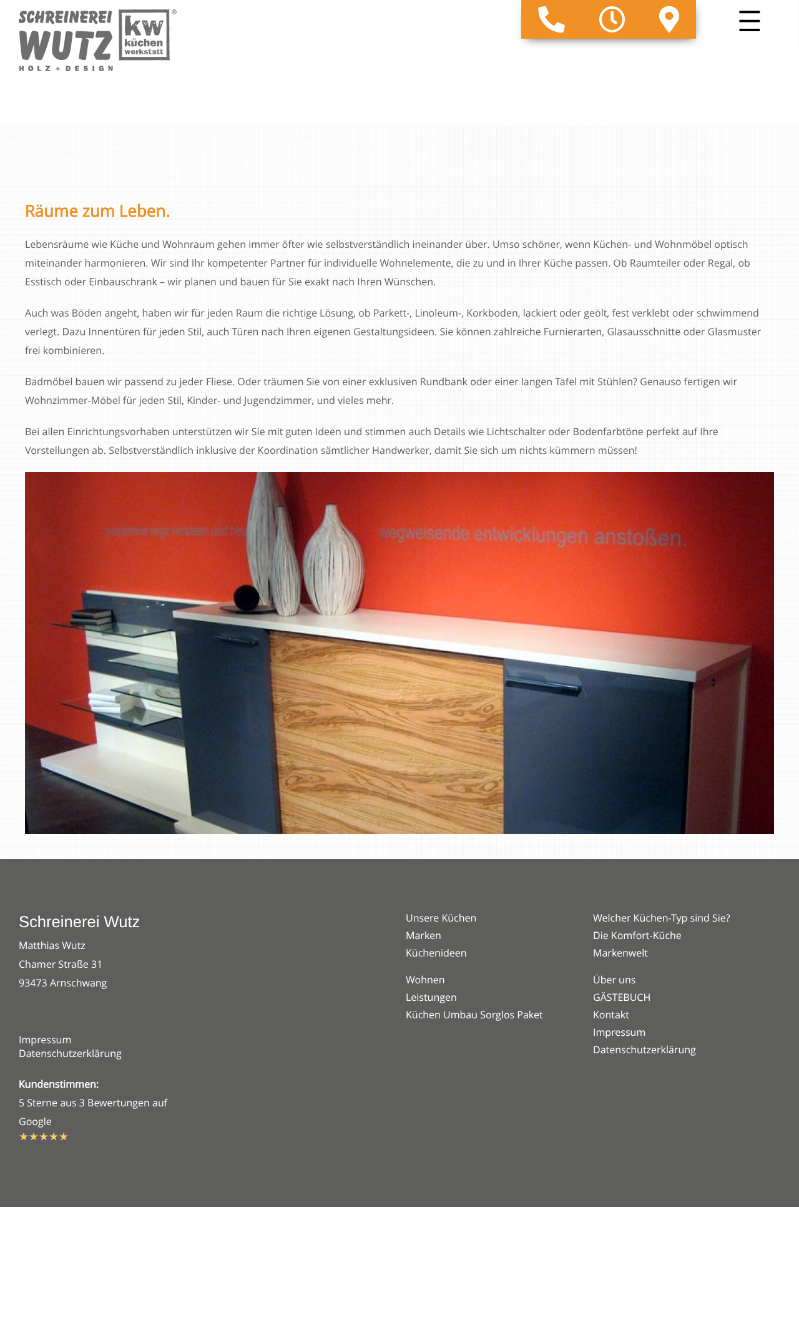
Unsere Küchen (441, 918)
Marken (423, 935)
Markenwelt (620, 953)
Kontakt (611, 1014)
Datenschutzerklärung (70, 1053)
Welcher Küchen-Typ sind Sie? (661, 918)
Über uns (614, 979)
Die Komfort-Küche (637, 935)
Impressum (45, 1039)
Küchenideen (436, 953)
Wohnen (425, 979)
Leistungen (431, 997)
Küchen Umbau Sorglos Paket (474, 1014)
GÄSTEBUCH (621, 997)
